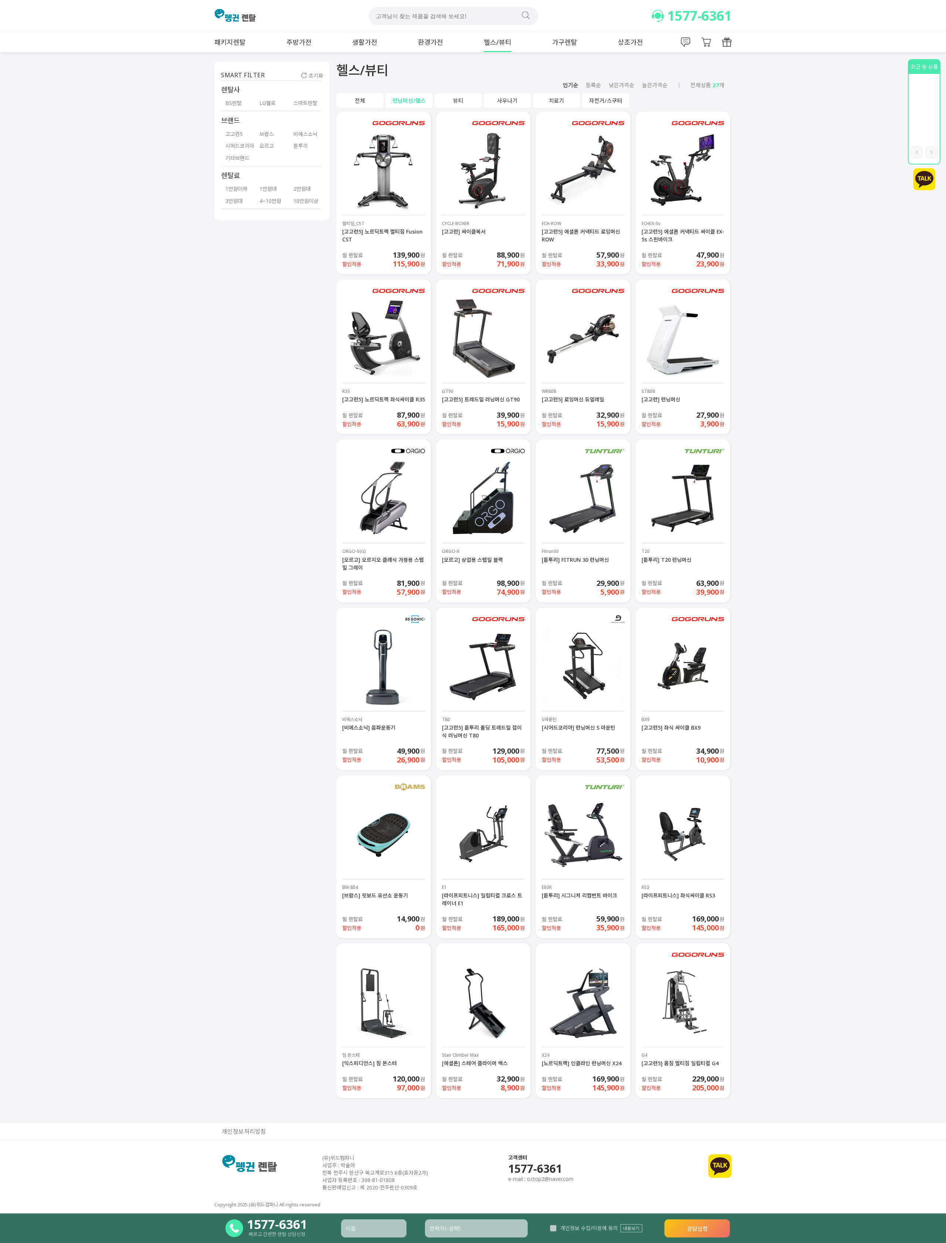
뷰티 (458, 100)
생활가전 (364, 42)
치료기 (556, 100)
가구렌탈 (564, 42)
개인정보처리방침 (244, 1131)
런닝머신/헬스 (409, 100)
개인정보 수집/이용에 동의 (589, 1228)
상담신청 (697, 1228)
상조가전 (630, 42)
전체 (360, 100)
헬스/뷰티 (497, 42)
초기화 (316, 75)
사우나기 (507, 100)
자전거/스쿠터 (605, 100)
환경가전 (430, 42)
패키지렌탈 (230, 42)
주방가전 (299, 42)
